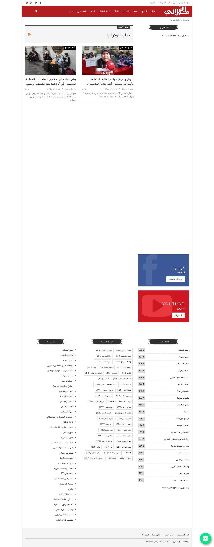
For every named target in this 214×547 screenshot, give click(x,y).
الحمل (92, 11)
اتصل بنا (153, 2)
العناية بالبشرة (183, 370)
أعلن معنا (162, 2)
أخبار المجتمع (70, 47)
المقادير (103, 378)
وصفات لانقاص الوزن (180, 466)
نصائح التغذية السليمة (63, 499)
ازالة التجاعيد (103, 356)
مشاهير (125, 458)
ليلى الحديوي (93, 452)
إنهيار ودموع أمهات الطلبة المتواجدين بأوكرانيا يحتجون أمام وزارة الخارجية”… (109, 81)
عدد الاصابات (123, 447)
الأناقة (116, 11)
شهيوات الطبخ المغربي (179, 377)
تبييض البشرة (123, 395)
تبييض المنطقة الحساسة (119, 401)
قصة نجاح (81, 11)
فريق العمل (172, 2)
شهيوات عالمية (183, 452)
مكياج (70, 489)
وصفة (111, 458)
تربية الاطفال (104, 11)
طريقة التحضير (104, 441)
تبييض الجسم (103, 395)
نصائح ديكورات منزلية (63, 504)
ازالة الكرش (124, 367)
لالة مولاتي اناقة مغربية (180, 432)
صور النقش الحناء (65, 463)
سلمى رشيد (105, 435)
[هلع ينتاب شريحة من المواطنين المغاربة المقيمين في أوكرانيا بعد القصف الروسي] (50, 60)
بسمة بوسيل (124, 390)
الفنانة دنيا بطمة (93, 373)
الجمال (126, 11)
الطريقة (111, 373)
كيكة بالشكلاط (111, 452)
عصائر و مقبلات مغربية (180, 446)
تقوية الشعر (106, 407)
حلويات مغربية (183, 398)
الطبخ (144, 11)
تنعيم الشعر (106, 418)
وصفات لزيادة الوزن (181, 480)
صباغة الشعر (124, 441)
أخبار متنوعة (184, 356)
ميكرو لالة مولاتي (126, 47)
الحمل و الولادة (67, 376)
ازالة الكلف (106, 367)
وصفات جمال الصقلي (64, 509)
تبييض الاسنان (104, 390)
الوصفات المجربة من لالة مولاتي (59, 417)
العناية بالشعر (183, 384)
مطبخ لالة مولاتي (66, 484)
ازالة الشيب (102, 361)
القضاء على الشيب (122, 378)
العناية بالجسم (183, 425)
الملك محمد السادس (105, 384)
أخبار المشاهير (183, 404)
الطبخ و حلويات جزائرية (63, 386)
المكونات (125, 384)
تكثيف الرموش (123, 412)
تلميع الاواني (124, 418)
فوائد (95, 447)
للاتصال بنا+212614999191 (175, 35)
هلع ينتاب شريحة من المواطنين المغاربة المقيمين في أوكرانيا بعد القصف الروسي (51, 81)
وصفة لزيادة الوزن (93, 458)
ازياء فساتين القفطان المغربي (176, 439)
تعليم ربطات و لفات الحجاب (61, 427)
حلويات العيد (183, 473)
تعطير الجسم (124, 407)
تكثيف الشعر (103, 412)
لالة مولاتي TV (183, 391)
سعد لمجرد (106, 430)
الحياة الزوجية (67, 381)
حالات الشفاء (123, 424)
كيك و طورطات (182, 418)
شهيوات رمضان (182, 459)
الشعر (126, 373)
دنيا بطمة (106, 424)
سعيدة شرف (124, 435)
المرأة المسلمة (67, 412)
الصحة (135, 11)
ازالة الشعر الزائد (122, 361)
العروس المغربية (66, 391)
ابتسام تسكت (123, 356)
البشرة (90, 367)
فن (108, 447)
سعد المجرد (124, 430)
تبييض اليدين (95, 401)
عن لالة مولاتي (184, 2)
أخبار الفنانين (123, 350)
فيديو (71, 11)
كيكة (127, 452)
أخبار (153, 11)
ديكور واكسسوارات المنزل (62, 443)
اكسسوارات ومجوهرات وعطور (60, 370)
